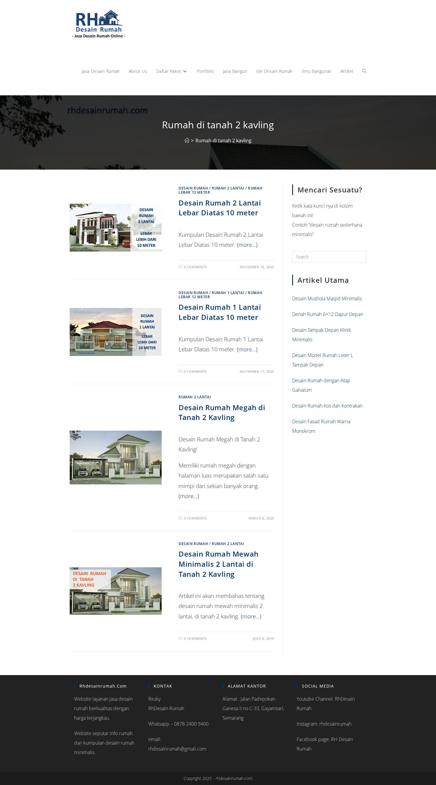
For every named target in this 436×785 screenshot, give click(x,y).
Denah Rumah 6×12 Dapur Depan (327, 314)
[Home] (186, 140)
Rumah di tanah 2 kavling (223, 140)
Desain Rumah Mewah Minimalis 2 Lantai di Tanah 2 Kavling (219, 564)
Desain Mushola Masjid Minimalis (327, 298)
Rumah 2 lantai (228, 188)
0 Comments (195, 267)
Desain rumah (193, 188)
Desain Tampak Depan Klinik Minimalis (321, 335)
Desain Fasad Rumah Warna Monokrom (321, 426)
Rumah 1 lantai (228, 292)
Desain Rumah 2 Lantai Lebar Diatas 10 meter (220, 208)
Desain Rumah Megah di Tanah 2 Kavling (222, 412)
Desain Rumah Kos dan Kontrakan (327, 405)
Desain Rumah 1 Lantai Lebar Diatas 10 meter (220, 312)
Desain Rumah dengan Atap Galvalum (321, 385)
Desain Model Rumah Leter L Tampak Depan (322, 360)
